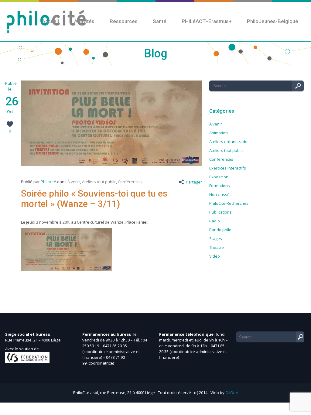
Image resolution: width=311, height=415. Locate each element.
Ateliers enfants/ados (229, 141)
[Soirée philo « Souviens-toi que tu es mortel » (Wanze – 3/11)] (111, 164)
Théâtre (216, 247)
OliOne (231, 392)
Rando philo (220, 229)
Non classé (219, 194)
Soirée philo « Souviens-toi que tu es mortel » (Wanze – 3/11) (94, 198)
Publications (220, 212)
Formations (219, 185)
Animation (218, 132)
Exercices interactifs (227, 168)
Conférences (130, 181)
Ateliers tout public (99, 181)
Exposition (218, 177)
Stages (215, 238)
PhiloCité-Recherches (228, 203)
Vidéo (214, 256)
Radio (214, 221)
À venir (73, 181)
